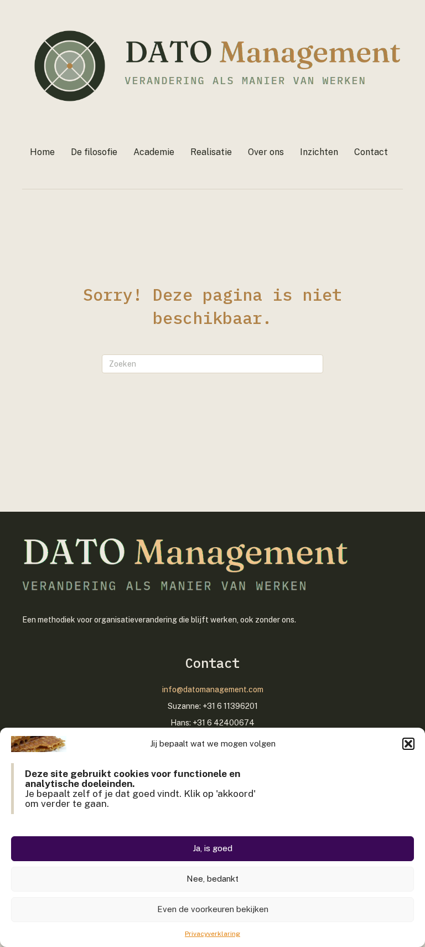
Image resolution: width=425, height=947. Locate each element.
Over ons (266, 152)
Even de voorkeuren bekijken (212, 909)
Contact (371, 152)
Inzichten (319, 152)
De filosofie (94, 152)
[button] (408, 743)
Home (42, 152)
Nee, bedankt (212, 878)
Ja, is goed (212, 848)
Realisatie (211, 152)
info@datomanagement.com (212, 689)
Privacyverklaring (212, 934)
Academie (153, 152)
